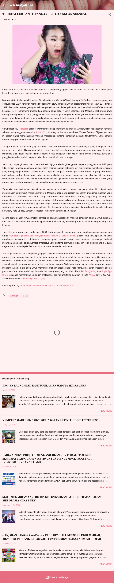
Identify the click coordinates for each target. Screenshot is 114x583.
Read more (106, 411)
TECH (25, 296)
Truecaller (23, 128)
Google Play (90, 271)
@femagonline (22, 5)
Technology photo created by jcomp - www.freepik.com (47, 285)
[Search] (110, 6)
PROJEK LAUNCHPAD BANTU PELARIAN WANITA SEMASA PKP (44, 385)
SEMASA (14, 296)
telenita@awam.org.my (34, 278)
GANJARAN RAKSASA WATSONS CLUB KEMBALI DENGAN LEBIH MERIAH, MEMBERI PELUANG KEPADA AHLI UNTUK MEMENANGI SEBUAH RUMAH (51, 537)
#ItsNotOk (40, 132)
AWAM (92, 275)
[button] (110, 14)
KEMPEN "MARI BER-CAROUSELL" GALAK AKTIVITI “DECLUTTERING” (50, 420)
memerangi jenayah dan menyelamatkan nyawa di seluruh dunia (42, 235)
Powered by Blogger (59, 577)
